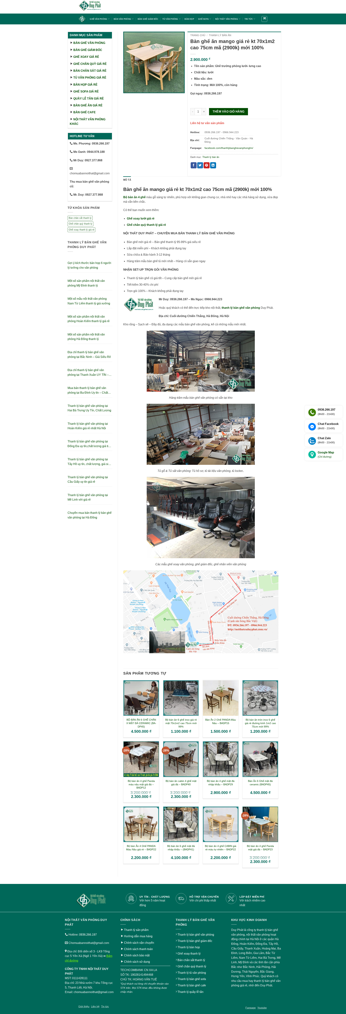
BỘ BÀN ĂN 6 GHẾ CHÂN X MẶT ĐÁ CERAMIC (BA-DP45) (141, 723)
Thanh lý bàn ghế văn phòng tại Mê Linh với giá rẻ (88, 497)
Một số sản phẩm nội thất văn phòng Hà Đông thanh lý (86, 337)
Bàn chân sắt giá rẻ (90, 70)
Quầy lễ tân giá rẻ (88, 98)
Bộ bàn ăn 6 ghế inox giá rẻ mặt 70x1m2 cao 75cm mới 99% (181, 723)
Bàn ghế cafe (84, 112)
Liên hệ (95, 1006)
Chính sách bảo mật (137, 955)
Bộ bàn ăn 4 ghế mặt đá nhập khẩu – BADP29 (220, 783)
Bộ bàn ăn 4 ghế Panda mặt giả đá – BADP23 (260, 848)
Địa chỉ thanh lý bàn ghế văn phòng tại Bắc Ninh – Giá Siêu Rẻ (89, 354)
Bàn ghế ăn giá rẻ (88, 105)
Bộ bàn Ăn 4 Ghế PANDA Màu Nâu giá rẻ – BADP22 (141, 848)
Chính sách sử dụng (137, 961)
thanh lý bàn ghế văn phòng (241, 307)
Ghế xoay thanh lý (189, 953)
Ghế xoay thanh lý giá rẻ (81, 229)
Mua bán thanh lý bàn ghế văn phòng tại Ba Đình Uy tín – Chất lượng (88, 390)
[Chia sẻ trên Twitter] (200, 165)
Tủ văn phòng (170, 19)
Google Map (326, 454)
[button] (264, 19)
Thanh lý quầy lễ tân (190, 991)
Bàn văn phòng (122, 19)
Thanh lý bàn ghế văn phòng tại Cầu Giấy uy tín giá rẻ (88, 479)
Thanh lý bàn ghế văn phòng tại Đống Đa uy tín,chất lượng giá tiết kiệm (89, 444)
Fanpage (250, 1007)
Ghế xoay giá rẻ (86, 56)
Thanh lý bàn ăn (220, 35)
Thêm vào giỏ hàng (229, 111)
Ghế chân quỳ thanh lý (80, 223)
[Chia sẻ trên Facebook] (194, 165)
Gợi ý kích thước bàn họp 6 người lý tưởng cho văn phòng (89, 265)
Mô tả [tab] (127, 179)
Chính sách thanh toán (138, 949)
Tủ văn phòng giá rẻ (89, 77)
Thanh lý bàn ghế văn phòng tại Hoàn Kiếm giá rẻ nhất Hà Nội (88, 426)
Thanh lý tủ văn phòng (192, 972)
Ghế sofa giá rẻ (86, 91)
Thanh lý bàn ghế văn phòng (196, 934)
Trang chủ (197, 35)
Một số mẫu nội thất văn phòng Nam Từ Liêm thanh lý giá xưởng (89, 301)
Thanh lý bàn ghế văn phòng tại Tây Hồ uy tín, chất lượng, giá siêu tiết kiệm (90, 462)
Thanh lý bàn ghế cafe (192, 985)
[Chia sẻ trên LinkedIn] (213, 165)
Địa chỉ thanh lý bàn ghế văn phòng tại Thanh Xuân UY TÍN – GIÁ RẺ (88, 373)
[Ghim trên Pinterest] (207, 165)
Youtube (262, 1007)
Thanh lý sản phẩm (136, 929)
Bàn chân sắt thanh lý (80, 218)
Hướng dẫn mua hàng (138, 936)
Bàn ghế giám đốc (148, 19)
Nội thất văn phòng (226, 19)
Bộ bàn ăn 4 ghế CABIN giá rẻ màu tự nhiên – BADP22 (220, 848)
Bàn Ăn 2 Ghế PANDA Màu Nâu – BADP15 (220, 721)
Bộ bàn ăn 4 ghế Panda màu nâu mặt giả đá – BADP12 (141, 784)
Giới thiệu (83, 1006)
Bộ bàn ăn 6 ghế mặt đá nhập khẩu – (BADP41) (181, 848)
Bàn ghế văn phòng (89, 42)
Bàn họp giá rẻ (85, 84)
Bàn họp (189, 19)
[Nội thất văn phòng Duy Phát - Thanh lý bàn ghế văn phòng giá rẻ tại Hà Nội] (96, 7)
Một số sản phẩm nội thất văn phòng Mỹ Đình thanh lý (86, 283)
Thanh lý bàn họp (189, 947)
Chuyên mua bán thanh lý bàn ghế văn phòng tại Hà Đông (90, 515)
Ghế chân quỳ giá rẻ (90, 63)
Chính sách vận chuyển (139, 942)
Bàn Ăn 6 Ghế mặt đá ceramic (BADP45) (260, 783)
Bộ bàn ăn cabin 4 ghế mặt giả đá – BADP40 (181, 783)
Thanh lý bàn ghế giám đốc (195, 940)
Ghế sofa (203, 19)
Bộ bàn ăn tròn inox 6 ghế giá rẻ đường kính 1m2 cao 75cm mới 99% (260, 723)
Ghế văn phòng (98, 19)
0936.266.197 (88, 934)
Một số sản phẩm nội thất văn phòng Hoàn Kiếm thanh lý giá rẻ (89, 319)
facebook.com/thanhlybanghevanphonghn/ (229, 148)
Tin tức (249, 19)
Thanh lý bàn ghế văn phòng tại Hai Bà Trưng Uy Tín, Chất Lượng (89, 408)
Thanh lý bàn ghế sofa (192, 979)
